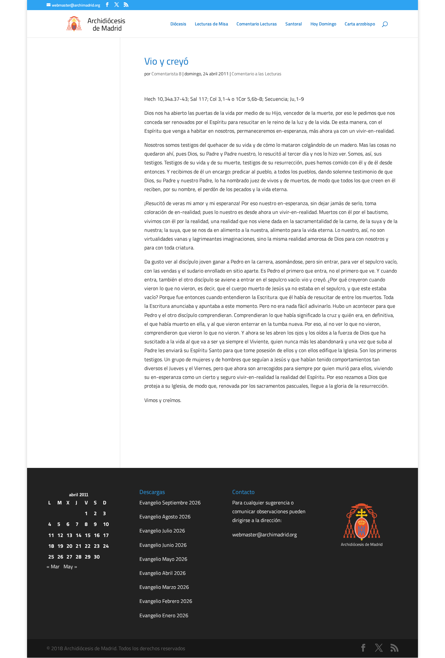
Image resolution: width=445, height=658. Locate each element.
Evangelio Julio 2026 (162, 530)
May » (70, 566)
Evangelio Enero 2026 (163, 615)
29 (88, 557)
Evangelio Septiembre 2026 (170, 502)
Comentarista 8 (166, 73)
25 (51, 557)
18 (51, 546)
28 (78, 557)
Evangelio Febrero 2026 (165, 601)
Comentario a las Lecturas (256, 73)
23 (97, 546)
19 (60, 546)
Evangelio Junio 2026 (163, 545)
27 (69, 557)
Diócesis (178, 24)
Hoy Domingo (323, 24)
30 (97, 557)
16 (97, 535)
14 (78, 535)
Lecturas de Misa (211, 24)
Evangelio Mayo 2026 (163, 559)
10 (106, 524)
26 (60, 557)
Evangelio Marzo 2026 (164, 587)
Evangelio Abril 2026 (162, 573)
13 (69, 535)
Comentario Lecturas (257, 24)
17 (106, 535)
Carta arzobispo (360, 24)
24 (106, 546)
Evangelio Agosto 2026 (165, 516)
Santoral (293, 24)
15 (88, 535)
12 (60, 535)
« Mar (53, 566)
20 (69, 546)
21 (78, 546)
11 (51, 535)
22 (88, 546)
